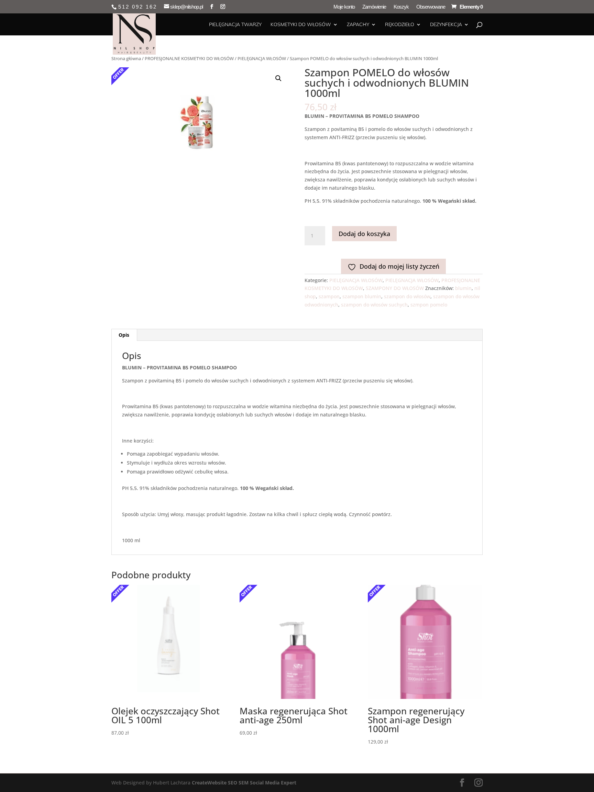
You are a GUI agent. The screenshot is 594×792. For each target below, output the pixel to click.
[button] (278, 78)
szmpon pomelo (428, 304)
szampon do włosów (407, 296)
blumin (463, 288)
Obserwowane (430, 7)
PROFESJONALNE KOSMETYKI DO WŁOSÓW (189, 58)
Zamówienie (374, 7)
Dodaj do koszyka (364, 234)
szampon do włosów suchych (374, 304)
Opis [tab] (124, 335)
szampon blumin (361, 296)
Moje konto (344, 7)
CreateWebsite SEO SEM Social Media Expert (244, 782)
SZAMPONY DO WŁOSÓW (395, 288)
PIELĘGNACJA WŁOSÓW (262, 58)
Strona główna (126, 58)
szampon (329, 296)
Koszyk (401, 7)
